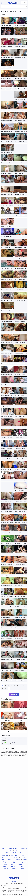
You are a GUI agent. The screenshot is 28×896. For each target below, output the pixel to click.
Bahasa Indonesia (13, 848)
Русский (13, 866)
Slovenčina (14, 855)
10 (5, 688)
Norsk (2, 857)
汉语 (9, 857)
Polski (14, 853)
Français (6, 868)
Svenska (5, 866)
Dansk (9, 859)
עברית (5, 864)
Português (22, 862)
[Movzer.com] (13, 3)
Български (14, 868)
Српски (22, 855)
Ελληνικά (17, 859)
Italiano (22, 868)
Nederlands (24, 848)
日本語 (23, 857)
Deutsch (22, 853)
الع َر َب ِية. (13, 862)
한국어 (16, 857)
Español (21, 866)
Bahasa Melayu (5, 853)
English (3, 848)
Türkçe (12, 864)
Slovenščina (5, 855)
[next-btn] (9, 688)
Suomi (2, 859)
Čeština (25, 859)
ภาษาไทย (9, 850)
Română (20, 864)
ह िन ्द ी (18, 850)
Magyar (5, 862)
